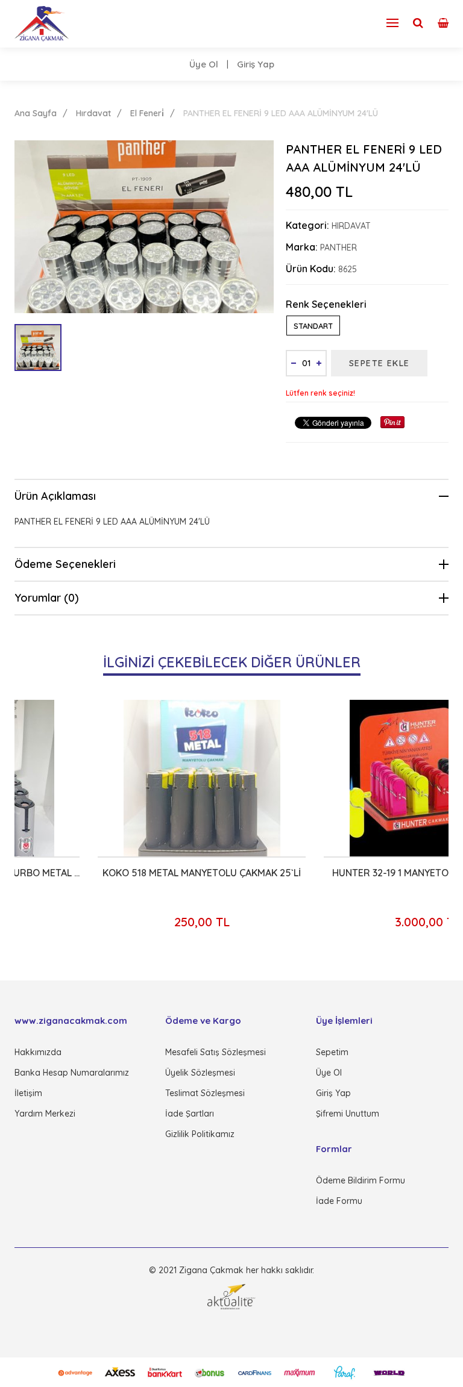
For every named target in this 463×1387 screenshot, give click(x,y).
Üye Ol (203, 64)
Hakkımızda (37, 1052)
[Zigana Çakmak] (41, 24)
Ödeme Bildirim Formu (360, 1180)
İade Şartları (189, 1113)
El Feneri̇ (147, 113)
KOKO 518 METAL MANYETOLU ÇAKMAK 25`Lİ (121, 873)
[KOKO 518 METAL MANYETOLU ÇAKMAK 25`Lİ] (120, 778)
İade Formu (339, 1200)
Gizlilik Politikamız (200, 1134)
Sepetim (332, 1052)
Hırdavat (93, 113)
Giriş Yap (255, 64)
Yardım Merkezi (44, 1113)
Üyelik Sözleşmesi (200, 1072)
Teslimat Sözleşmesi (205, 1093)
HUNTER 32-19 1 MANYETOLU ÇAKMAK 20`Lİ (347, 873)
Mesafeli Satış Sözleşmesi (215, 1052)
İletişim (28, 1093)
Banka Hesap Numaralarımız (71, 1072)
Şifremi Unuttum (347, 1113)
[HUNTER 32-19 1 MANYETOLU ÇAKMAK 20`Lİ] (346, 778)
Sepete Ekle (379, 363)
